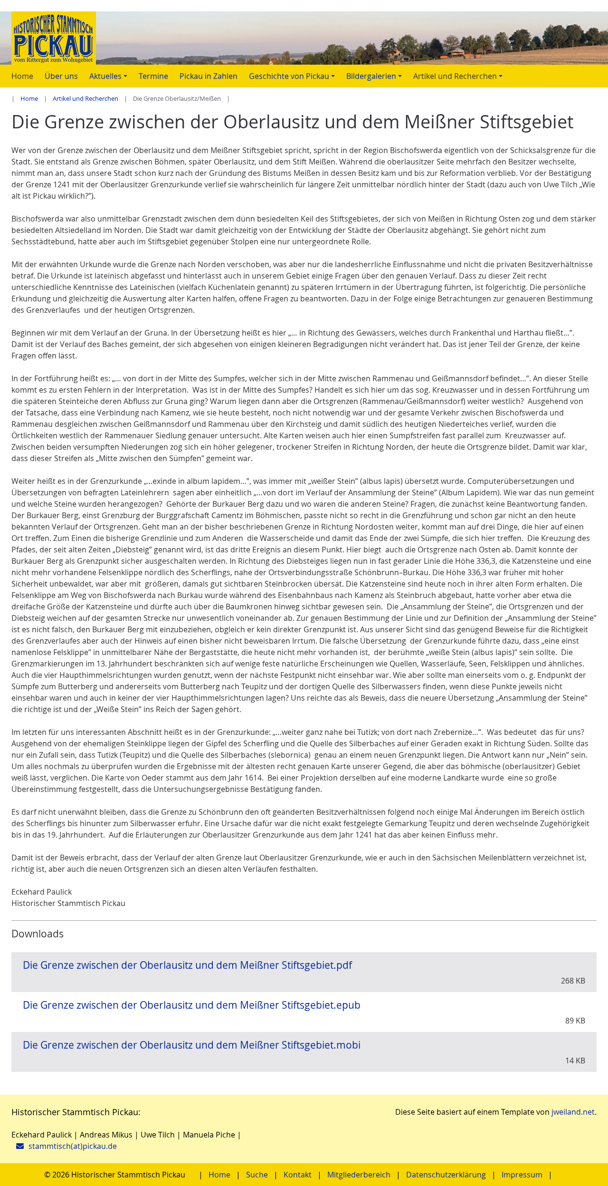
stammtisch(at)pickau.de (72, 1146)
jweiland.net (573, 1112)
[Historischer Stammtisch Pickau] (304, 38)
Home (29, 99)
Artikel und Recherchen (85, 99)
